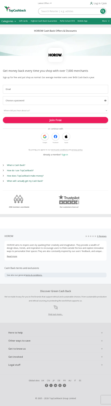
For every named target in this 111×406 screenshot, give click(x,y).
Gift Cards (23, 21)
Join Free (55, 120)
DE (59, 380)
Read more (12, 256)
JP (54, 380)
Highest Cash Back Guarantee (44, 21)
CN (48, 380)
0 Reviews (102, 236)
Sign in (65, 154)
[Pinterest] (64, 385)
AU (70, 380)
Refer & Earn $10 (67, 21)
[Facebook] (46, 385)
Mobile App (82, 21)
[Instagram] (60, 385)
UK (42, 380)
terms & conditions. (34, 275)
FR (64, 380)
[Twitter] (51, 385)
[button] (45, 3)
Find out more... (55, 314)
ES (80, 380)
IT (75, 380)
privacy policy (77, 150)
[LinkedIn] (55, 385)
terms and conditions (59, 150)
